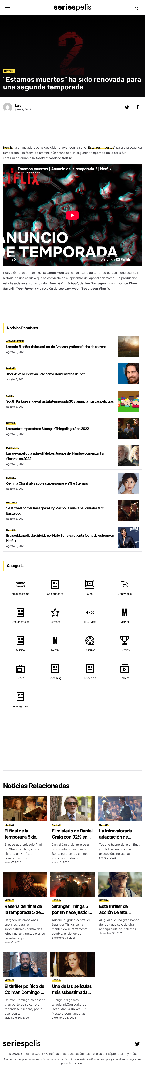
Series (10, 395)
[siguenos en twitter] (137, 1043)
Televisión (90, 678)
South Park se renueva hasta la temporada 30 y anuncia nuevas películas (60, 401)
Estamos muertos (101, 147)
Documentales (20, 621)
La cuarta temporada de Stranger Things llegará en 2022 (47, 429)
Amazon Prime (15, 341)
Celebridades (55, 593)
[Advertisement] (72, 132)
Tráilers (124, 678)
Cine (90, 593)
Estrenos (55, 621)
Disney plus (124, 593)
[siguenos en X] (126, 107)
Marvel (11, 368)
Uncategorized (20, 706)
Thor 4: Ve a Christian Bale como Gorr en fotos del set (45, 374)
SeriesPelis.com (32, 1054)
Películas (12, 447)
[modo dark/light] (137, 7)
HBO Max (11, 502)
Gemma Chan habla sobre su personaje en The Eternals (47, 483)
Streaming (55, 678)
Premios (125, 649)
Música (20, 649)
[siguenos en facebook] (137, 107)
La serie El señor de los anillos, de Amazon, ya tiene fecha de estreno (56, 347)
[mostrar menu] (7, 7)
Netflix (9, 71)
